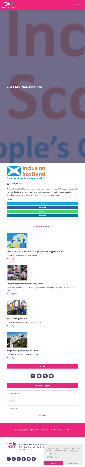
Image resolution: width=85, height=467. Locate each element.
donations (37, 429)
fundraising (47, 429)
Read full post (12, 259)
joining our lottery (64, 429)
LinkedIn (42, 215)
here (36, 195)
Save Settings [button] (73, 463)
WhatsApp (42, 211)
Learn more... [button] (73, 451)
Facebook (42, 207)
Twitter (42, 203)
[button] (49, 454)
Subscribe (42, 415)
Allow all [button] (53, 463)
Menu (77, 4)
